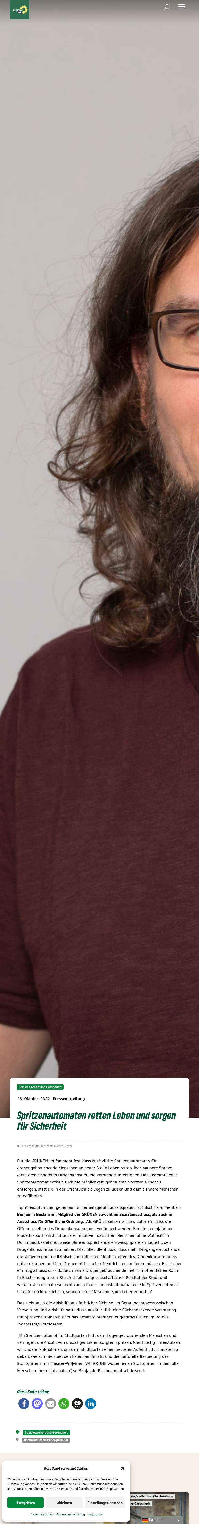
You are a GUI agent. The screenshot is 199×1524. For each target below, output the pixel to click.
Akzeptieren (25, 1502)
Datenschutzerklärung (70, 1514)
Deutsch (156, 1520)
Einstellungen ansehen (105, 1502)
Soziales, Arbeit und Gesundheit (40, 1087)
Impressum (94, 1514)
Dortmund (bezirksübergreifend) (46, 1440)
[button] (122, 1468)
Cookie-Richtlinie (42, 1514)
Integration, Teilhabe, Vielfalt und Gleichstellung (140, 1496)
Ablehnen (64, 1502)
